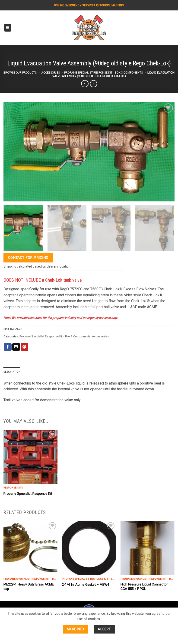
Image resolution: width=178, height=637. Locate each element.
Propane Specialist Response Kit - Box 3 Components (103, 72)
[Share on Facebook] (8, 347)
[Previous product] (93, 83)
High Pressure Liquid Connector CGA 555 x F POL (144, 586)
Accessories (50, 72)
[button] (7, 28)
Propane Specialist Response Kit (27, 494)
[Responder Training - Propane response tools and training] (89, 27)
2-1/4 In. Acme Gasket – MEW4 (85, 585)
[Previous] (3, 561)
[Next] (167, 228)
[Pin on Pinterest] (24, 347)
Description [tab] (11, 371)
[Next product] (84, 83)
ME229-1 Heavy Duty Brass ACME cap (28, 586)
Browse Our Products (20, 72)
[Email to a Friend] (16, 347)
